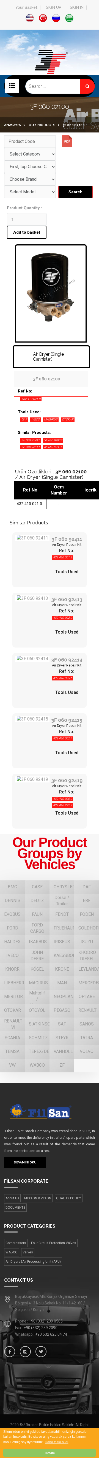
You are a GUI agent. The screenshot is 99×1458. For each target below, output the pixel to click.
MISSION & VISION (37, 1198)
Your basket (26, 7)
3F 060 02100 (74, 125)
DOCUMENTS (15, 1208)
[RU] (56, 18)
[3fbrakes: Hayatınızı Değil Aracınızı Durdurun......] (49, 1111)
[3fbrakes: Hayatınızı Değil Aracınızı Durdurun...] (49, 71)
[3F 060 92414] (32, 659)
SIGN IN (77, 7)
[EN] (30, 18)
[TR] (43, 18)
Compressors (16, 1243)
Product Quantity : (24, 207)
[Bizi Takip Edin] (9, 1351)
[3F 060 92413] (32, 598)
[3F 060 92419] (32, 779)
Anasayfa (12, 125)
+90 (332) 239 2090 (40, 1328)
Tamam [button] (49, 1452)
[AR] (69, 18)
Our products (42, 125)
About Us (12, 1198)
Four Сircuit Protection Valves (53, 1243)
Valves (28, 1252)
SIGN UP (53, 7)
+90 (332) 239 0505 (46, 1321)
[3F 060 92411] (32, 538)
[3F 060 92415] (32, 719)
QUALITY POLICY (68, 1198)
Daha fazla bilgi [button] (56, 1442)
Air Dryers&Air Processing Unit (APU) (33, 1262)
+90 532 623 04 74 (51, 1334)
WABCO (12, 1252)
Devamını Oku (25, 1162)
